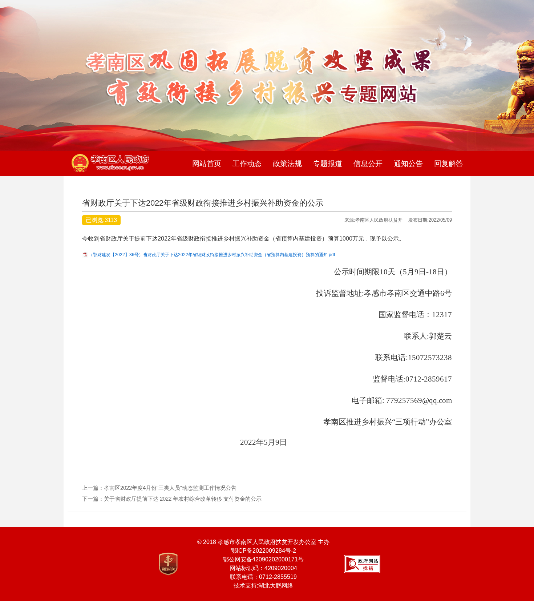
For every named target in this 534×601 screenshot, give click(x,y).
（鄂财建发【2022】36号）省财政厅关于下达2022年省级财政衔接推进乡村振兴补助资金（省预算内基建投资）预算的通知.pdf (212, 254)
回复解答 (448, 164)
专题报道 (327, 164)
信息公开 (368, 164)
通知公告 (408, 164)
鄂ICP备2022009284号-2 (263, 551)
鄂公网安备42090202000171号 (263, 559)
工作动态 (247, 164)
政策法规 (287, 164)
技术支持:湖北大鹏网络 (263, 585)
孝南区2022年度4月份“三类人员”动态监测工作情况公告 (170, 488)
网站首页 (206, 164)
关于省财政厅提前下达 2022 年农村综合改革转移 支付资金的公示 (183, 499)
